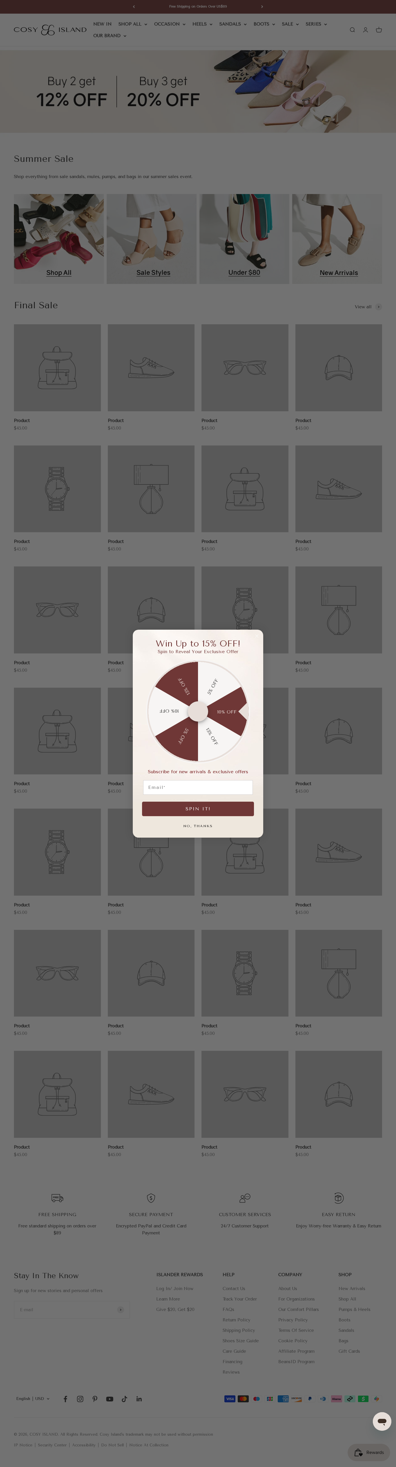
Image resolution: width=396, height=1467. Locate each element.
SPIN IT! (198, 809)
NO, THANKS (198, 826)
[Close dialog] (256, 636)
